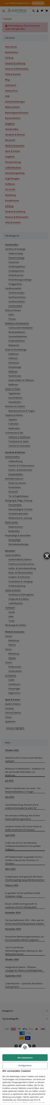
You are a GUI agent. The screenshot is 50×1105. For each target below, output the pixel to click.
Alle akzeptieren (25, 1057)
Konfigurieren (25, 1065)
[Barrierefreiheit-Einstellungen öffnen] (47, 556)
